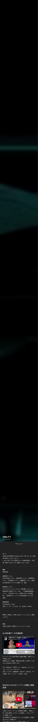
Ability (7, 537)
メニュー (19, 544)
